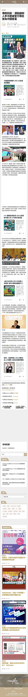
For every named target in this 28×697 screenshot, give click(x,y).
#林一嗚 (11, 26)
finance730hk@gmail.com (8, 390)
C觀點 (19, 508)
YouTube (15, 402)
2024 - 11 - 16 (6, 668)
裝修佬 (14, 513)
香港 (19, 513)
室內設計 (15, 511)
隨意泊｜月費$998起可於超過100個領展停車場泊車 (13, 558)
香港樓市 (5, 516)
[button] (25, 1)
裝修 (11, 513)
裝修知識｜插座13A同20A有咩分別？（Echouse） (13, 664)
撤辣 (8, 506)
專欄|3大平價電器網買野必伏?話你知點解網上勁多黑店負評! (14, 629)
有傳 (3, 312)
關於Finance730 (8, 688)
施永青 (4, 506)
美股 (7, 513)
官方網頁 (16, 393)
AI (16, 508)
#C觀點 (18, 506)
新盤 (20, 511)
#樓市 (9, 508)
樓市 (23, 511)
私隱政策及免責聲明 (18, 688)
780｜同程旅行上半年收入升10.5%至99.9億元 (13, 479)
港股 (4, 513)
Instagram (15, 399)
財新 (6, 104)
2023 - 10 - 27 (6, 633)
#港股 (15, 26)
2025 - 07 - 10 (6, 563)
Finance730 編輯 (13, 23)
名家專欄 (3, 625)
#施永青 (4, 508)
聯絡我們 (13, 691)
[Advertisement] (14, 191)
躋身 (11, 338)
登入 (7, 448)
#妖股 (22, 24)
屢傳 (10, 345)
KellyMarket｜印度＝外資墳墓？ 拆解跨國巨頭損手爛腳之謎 (13, 594)
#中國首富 (18, 24)
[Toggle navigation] (2, 2)
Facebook (15, 396)
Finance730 (7, 384)
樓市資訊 (3, 555)
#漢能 (18, 26)
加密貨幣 (10, 511)
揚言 (7, 122)
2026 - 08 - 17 (6, 598)
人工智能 (5, 511)
